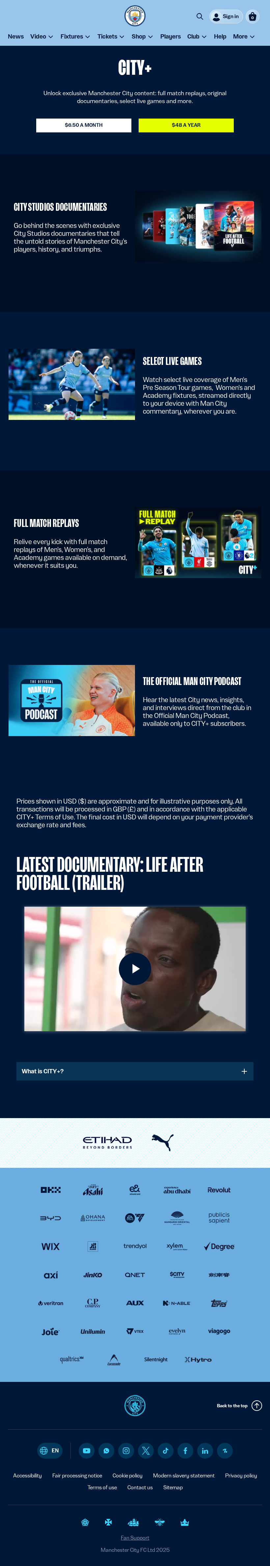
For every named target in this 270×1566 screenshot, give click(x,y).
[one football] (225, 1450)
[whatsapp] (106, 1450)
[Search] (200, 16)
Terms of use (102, 1487)
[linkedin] (205, 1451)
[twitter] (146, 1451)
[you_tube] (86, 1450)
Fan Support (135, 1538)
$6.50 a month (84, 125)
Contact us (140, 1487)
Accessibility (27, 1475)
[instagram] (126, 1450)
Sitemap (173, 1487)
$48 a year (186, 125)
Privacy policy (241, 1475)
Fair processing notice (77, 1475)
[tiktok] (166, 1451)
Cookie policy (128, 1475)
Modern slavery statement (184, 1475)
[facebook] (185, 1450)
